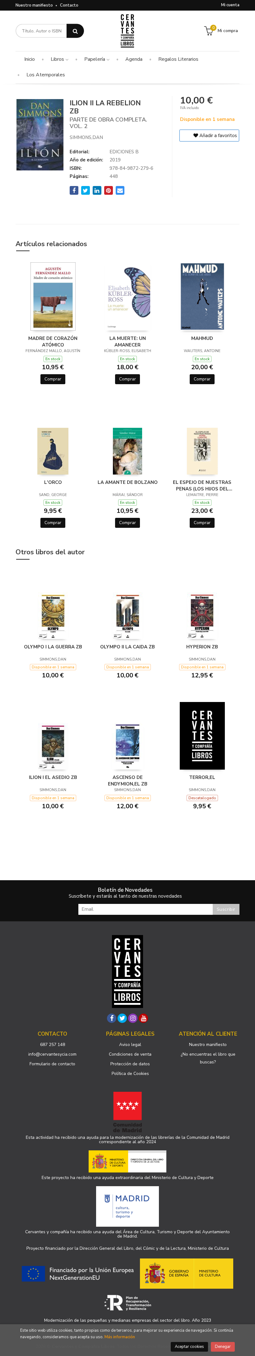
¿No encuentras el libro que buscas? (208, 1058)
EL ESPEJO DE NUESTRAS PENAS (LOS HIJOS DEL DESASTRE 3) (202, 485)
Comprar (52, 379)
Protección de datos (130, 1064)
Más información (119, 1337)
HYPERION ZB (202, 647)
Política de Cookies (130, 1074)
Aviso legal (130, 1045)
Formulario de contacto (52, 1064)
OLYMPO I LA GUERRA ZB (53, 647)
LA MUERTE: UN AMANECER (127, 341)
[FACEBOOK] (111, 1018)
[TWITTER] (122, 1018)
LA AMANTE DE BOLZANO (128, 482)
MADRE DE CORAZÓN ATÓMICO (52, 341)
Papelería (95, 59)
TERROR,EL (202, 777)
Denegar (223, 1346)
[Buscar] (75, 31)
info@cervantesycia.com (52, 1054)
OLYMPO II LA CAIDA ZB (127, 647)
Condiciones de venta (130, 1054)
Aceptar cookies (189, 1346)
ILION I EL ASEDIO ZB (53, 777)
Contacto (69, 5)
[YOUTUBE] (143, 1018)
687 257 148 (52, 1045)
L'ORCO (53, 482)
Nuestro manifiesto (34, 5)
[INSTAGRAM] (132, 1018)
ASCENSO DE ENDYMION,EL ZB (127, 780)
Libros (58, 59)
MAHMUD (202, 338)
